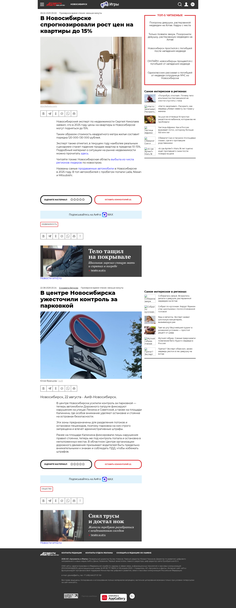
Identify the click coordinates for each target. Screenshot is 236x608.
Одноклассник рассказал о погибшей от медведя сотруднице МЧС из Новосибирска (170, 75)
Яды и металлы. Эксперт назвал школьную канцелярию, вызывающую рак (174, 319)
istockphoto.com (48, 106)
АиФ (60, 381)
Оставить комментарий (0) (118, 200)
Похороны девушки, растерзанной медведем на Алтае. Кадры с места (170, 24)
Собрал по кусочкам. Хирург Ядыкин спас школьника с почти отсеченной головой (176, 309)
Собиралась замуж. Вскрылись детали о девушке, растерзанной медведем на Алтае (174, 298)
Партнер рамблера (89, 596)
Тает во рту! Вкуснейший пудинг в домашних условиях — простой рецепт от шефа (175, 330)
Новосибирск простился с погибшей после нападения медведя (170, 49)
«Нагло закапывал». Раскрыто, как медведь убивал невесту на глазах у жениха (176, 108)
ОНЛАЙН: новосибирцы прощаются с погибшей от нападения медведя (170, 62)
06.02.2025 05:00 (48, 13)
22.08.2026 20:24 (48, 288)
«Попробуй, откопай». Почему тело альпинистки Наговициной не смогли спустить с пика (176, 98)
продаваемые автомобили (96, 168)
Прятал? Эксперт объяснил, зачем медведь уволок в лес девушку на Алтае (175, 351)
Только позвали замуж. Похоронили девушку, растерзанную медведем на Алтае (170, 37)
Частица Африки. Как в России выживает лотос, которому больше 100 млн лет (175, 130)
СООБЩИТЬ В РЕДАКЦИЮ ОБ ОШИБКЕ (133, 553)
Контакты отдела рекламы (99, 553)
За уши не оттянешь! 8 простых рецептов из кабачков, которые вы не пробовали (177, 119)
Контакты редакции (71, 553)
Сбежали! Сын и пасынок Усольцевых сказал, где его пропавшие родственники (177, 140)
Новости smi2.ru (51, 278)
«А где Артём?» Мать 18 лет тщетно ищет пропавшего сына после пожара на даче (175, 151)
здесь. (85, 153)
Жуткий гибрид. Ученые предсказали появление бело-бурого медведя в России (177, 341)
